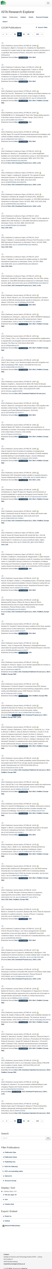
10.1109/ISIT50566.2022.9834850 (15, 225)
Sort (6, 1199)
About (5, 22)
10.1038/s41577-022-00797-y (28, 897)
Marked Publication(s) (11, 1225)
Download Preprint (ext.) (23, 163)
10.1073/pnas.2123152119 (12, 434)
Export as (8, 1216)
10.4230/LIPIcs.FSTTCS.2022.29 (39, 566)
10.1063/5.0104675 (18, 631)
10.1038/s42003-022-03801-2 (13, 139)
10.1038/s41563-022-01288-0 (13, 518)
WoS (34, 57)
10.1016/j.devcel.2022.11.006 (13, 768)
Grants (31, 17)
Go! (48, 1138)
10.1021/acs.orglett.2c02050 (13, 391)
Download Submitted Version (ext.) (34, 1070)
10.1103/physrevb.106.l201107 (23, 976)
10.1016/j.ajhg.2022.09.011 (42, 1020)
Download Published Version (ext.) (34, 393)
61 (24, 34)
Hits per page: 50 (11, 1195)
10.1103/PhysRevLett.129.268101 (15, 609)
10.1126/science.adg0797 (12, 669)
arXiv (39, 163)
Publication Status (10, 1157)
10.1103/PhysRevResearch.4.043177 (16, 650)
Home (5, 17)
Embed (7, 1221)
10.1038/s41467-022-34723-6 (31, 851)
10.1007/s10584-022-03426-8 (13, 120)
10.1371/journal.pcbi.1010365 (37, 497)
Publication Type (10, 1152)
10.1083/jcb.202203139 (21, 789)
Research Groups (42, 17)
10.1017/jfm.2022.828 (36, 957)
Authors (23, 17)
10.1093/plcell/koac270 (11, 345)
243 (37, 34)
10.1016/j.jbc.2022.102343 (28, 458)
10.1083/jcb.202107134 (37, 811)
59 (15, 34)
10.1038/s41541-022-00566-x (19, 875)
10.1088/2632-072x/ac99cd (20, 916)
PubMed (39, 100)
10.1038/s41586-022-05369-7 (13, 1067)
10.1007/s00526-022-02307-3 (13, 413)
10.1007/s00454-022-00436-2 (13, 832)
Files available (23, 57)
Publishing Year (10, 1162)
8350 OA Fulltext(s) (11, 1166)
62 (28, 34)
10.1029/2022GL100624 (20, 588)
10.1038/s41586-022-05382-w (31, 712)
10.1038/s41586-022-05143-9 (13, 367)
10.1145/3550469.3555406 (13, 938)
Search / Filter (43, 27)
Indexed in (8, 1176)
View (16, 57)
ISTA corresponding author (14, 1171)
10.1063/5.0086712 (39, 477)
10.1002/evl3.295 (40, 98)
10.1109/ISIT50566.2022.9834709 (15, 182)
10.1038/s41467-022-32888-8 (31, 321)
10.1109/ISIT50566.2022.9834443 (26, 264)
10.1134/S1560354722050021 (14, 1089)
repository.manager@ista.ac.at (14, 1264)
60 (20, 34)
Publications (13, 17)
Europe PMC (12, 674)
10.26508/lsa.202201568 (26, 302)
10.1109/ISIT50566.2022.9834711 (15, 204)
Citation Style (9, 1204)
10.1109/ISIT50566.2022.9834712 (37, 283)
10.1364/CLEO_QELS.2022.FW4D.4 (32, 542)
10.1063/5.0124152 (18, 1111)
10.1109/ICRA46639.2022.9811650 (15, 161)
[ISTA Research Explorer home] (3, 3)
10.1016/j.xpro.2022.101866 (13, 693)
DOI (30, 57)
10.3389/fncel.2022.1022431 (19, 998)
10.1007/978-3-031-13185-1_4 (16, 79)
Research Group (10, 1181)
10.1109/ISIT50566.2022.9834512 (26, 245)
